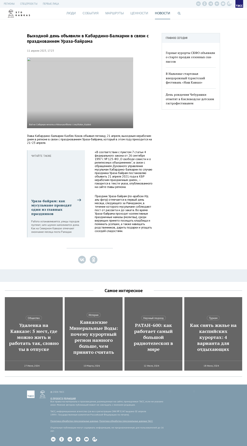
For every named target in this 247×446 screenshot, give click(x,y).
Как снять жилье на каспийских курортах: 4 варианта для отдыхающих (213, 337)
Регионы (9, 3)
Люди (71, 13)
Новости (162, 13)
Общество (34, 318)
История (93, 315)
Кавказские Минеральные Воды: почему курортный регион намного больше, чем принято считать (93, 337)
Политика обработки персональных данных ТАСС (126, 421)
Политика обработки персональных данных (74, 421)
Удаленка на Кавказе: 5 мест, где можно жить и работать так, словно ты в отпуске (34, 337)
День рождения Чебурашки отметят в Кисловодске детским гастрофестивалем (190, 98)
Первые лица (51, 3)
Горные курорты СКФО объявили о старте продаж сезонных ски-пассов (190, 57)
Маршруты (114, 13)
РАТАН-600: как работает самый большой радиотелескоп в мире (153, 337)
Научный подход (153, 318)
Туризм (213, 318)
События (91, 13)
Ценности (139, 13)
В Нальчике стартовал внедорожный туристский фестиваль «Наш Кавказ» (185, 78)
